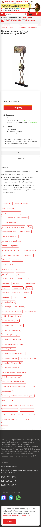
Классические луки (9, 232)
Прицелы (20, 274)
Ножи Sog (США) (8, 302)
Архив (4, 424)
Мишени (5, 260)
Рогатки (32, 386)
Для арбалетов (7, 274)
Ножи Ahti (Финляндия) (10, 335)
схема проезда (26, 17)
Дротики (32, 414)
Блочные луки (25, 232)
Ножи (24, 297)
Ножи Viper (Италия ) (9, 358)
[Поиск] (25, 14)
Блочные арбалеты (9, 208)
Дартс (4, 414)
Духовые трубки (8, 391)
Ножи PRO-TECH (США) (11, 330)
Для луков (16, 283)
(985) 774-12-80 (8, 485)
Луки (30, 227)
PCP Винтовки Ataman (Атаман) (13, 382)
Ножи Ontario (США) (28, 358)
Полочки (5, 288)
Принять (9, 522)
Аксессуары (28, 255)
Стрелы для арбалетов (10, 250)
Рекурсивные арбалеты (11, 213)
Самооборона (7, 400)
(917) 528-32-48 (8, 481)
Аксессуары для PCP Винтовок (13, 386)
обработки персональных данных (16, 516)
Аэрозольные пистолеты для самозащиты (17, 405)
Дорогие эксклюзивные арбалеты (15, 218)
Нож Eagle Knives (8, 349)
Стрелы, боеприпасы (10, 246)
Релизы (15, 297)
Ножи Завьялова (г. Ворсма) (12, 325)
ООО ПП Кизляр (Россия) (11, 316)
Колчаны (5, 283)
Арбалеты (6, 203)
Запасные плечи (8, 279)
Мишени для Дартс (18, 414)
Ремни (29, 279)
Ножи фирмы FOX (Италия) (12, 339)
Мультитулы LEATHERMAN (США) (14, 372)
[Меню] (2, 14)
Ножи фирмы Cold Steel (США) (13, 353)
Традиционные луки (9, 236)
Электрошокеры (27, 410)
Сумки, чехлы (17, 260)
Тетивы (20, 279)
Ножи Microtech (31, 311)
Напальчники (18, 288)
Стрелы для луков (29, 250)
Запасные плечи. (8, 264)
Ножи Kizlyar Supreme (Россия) (13, 307)
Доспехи (26, 419)
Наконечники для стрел (11, 255)
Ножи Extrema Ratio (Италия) (12, 344)
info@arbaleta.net (10, 466)
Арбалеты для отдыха (21, 203)
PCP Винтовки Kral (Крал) (11, 377)
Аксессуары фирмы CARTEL (12, 269)
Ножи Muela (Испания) (10, 368)
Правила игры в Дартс (10, 419)
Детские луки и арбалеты (11, 241)
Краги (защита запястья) (11, 292)
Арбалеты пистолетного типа (13, 227)
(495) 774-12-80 (8, 477)
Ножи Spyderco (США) (10, 321)
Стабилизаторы (29, 283)
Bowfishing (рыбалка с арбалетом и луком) (17, 396)
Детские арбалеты (9, 222)
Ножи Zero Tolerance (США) (12, 363)
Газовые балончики (9, 410)
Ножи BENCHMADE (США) (11, 311)
